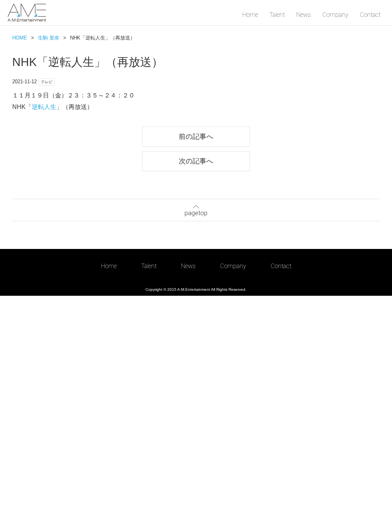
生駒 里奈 (48, 38)
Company (335, 14)
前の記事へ (196, 136)
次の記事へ (196, 161)
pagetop (196, 213)
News (303, 14)
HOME (19, 38)
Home (250, 14)
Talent (277, 14)
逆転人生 (44, 107)
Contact (370, 14)
